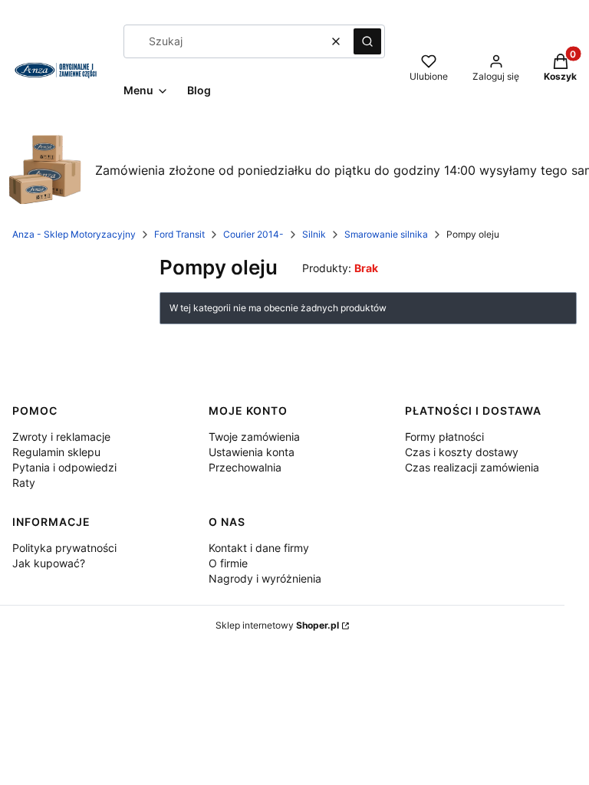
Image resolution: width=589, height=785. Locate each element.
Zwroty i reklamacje (61, 436)
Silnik (314, 234)
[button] (367, 41)
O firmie (228, 563)
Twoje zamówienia (254, 436)
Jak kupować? (48, 563)
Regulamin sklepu (56, 451)
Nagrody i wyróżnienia (265, 578)
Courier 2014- (253, 234)
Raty (23, 482)
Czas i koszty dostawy (461, 451)
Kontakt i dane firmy (259, 547)
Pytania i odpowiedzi (64, 467)
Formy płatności (444, 436)
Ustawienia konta (251, 451)
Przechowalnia (245, 467)
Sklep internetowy (277, 625)
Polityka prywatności (64, 547)
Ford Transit (179, 234)
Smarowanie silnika (386, 234)
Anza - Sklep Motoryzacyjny (74, 234)
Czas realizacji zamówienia (472, 467)
